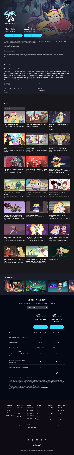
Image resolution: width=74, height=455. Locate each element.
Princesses (49, 428)
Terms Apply (12, 377)
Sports (49, 416)
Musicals (49, 410)
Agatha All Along (61, 431)
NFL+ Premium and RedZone (30, 423)
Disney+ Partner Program (21, 434)
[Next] (71, 285)
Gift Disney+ (19, 431)
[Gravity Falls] (14, 286)
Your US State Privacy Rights (10, 416)
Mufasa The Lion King (62, 434)
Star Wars (39, 416)
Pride (49, 425)
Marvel (38, 413)
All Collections (50, 407)
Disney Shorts (50, 419)
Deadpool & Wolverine (62, 410)
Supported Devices (20, 422)
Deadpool (60, 407)
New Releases (19, 413)
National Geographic (41, 419)
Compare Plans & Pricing (31, 427)
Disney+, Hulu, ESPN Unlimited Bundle (31, 414)
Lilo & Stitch (60, 419)
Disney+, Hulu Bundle (31, 410)
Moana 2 (59, 416)
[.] (28, 440)
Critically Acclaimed (51, 413)
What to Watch (19, 416)
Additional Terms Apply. (14, 46)
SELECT (13, 35)
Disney (38, 407)
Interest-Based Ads (9, 426)
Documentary (50, 422)
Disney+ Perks (19, 410)
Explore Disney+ (20, 407)
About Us (18, 425)
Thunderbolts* (60, 425)
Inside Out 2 (60, 413)
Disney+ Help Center (44, 387)
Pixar (38, 410)
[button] (21, 405)
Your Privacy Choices (10, 422)
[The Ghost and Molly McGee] (58, 286)
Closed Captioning (20, 428)
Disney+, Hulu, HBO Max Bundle (31, 419)
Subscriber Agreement (10, 419)
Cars (59, 428)
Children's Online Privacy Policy (10, 411)
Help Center (19, 419)
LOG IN (67, 2)
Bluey (59, 422)
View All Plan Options (9, 51)
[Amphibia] (36, 286)
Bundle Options (30, 407)
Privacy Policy (8, 407)
